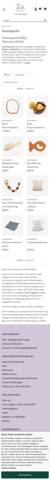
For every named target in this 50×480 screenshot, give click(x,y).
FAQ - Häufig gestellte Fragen (16, 339)
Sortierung (19, 75)
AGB (4, 366)
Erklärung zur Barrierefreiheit (16, 386)
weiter (27, 62)
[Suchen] (45, 20)
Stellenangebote (10, 408)
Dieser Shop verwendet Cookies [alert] (16, 434)
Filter (8, 75)
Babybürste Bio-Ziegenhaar (10, 165)
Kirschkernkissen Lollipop (36, 204)
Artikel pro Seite (11, 82)
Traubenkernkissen (37, 242)
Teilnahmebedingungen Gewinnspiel (19, 378)
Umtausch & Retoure (12, 343)
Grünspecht (7, 120)
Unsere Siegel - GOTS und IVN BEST (19, 404)
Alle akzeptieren (25, 475)
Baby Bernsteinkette (10, 125)
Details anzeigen (9, 468)
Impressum (7, 370)
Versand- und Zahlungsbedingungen (19, 347)
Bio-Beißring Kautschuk (34, 165)
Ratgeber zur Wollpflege (13, 416)
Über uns (6, 400)
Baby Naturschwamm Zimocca (35, 125)
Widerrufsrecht (9, 374)
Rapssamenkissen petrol (11, 244)
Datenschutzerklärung (13, 361)
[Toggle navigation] (4, 9)
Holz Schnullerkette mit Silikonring (12, 204)
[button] (36, 9)
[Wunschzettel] (40, 9)
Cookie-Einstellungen (12, 382)
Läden (5, 412)
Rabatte (6, 420)
